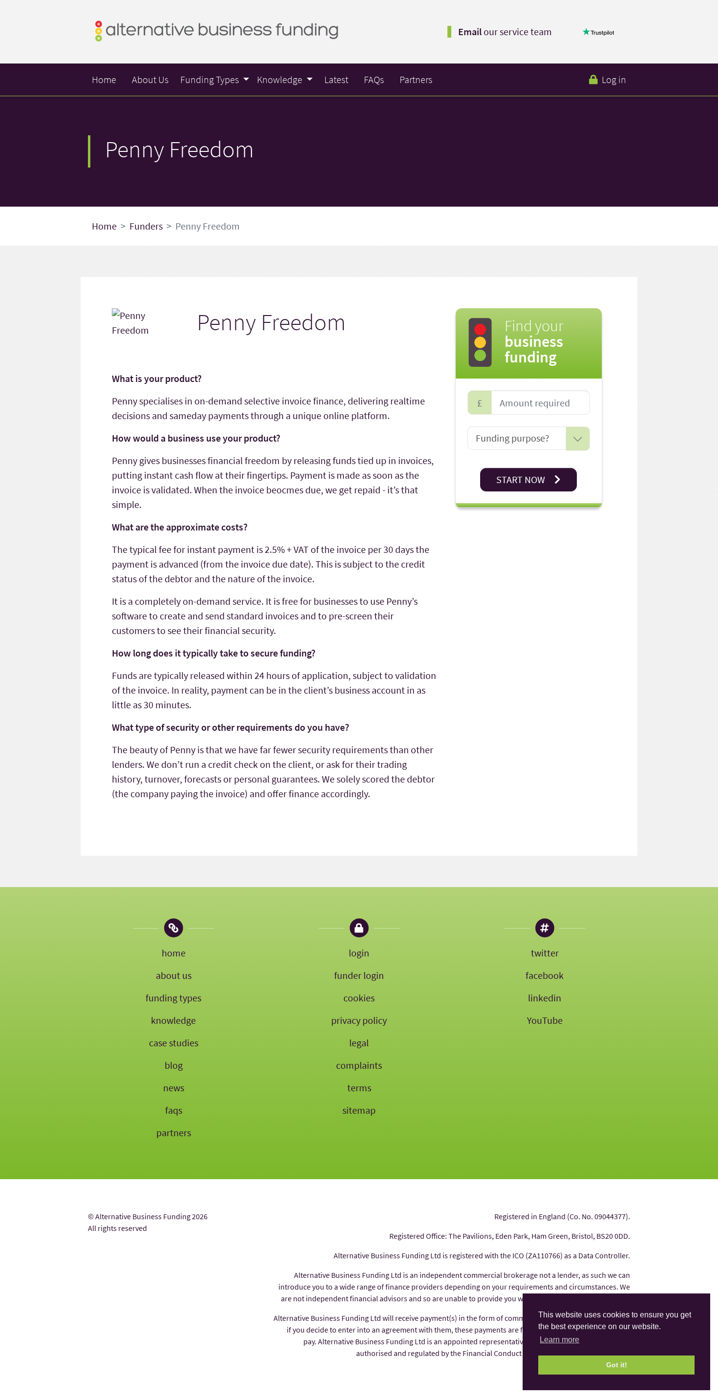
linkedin (544, 998)
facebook (545, 975)
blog (174, 1065)
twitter (545, 953)
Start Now (521, 479)
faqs (173, 1110)
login (359, 953)
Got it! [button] (616, 1365)
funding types (173, 998)
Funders (146, 226)
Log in (614, 79)
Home (104, 79)
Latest (336, 79)
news (173, 1087)
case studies (173, 1043)
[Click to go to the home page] (216, 30)
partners (173, 1132)
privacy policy (359, 1020)
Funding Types (210, 79)
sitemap (359, 1110)
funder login (359, 975)
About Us (150, 79)
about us (173, 975)
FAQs (374, 79)
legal (359, 1043)
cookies (359, 998)
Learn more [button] (559, 1339)
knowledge (173, 1020)
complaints (359, 1065)
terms (359, 1087)
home (174, 953)
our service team (505, 31)
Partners (416, 79)
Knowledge (280, 79)
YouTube (545, 1020)
